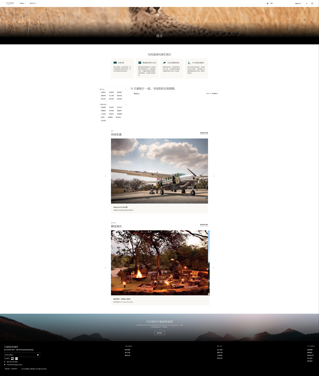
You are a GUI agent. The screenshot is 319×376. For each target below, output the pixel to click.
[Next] (213, 176)
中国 (271, 3)
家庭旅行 (119, 110)
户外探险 (103, 114)
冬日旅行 (111, 107)
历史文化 (119, 107)
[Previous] (105, 176)
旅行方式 (32, 3)
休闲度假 (103, 107)
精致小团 (119, 95)
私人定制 (111, 95)
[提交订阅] (37, 354)
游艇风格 (103, 95)
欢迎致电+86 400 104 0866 (144, 325)
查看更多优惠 (204, 133)
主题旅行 (103, 92)
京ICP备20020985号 (41, 369)
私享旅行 (111, 114)
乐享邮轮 (111, 92)
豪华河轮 (111, 99)
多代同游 (111, 110)
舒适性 (103, 117)
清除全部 (136, 93)
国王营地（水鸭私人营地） (122, 299)
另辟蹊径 (103, 110)
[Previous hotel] (105, 267)
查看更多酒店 (204, 225)
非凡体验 (103, 120)
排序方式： (209, 93)
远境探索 (110, 117)
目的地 (22, 3)
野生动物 (118, 117)
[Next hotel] (213, 267)
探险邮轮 (119, 92)
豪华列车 (103, 99)
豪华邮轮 (119, 99)
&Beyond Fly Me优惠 (120, 207)
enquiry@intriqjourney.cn (171, 325)
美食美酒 (119, 114)
